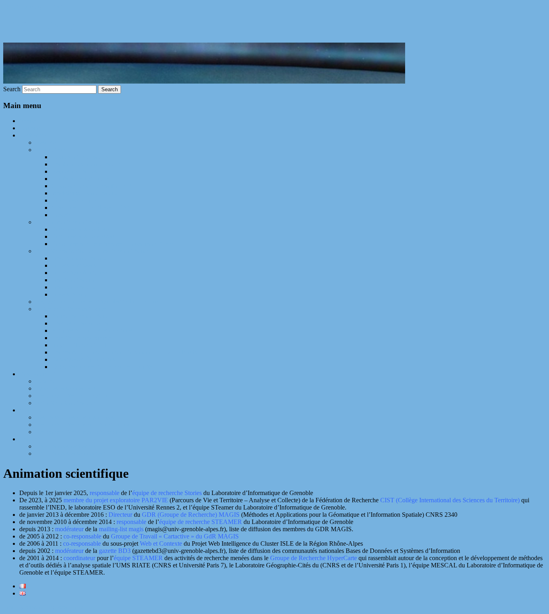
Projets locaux (69, 294)
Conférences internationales (86, 164)
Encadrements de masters (83, 236)
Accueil (29, 120)
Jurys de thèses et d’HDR (83, 345)
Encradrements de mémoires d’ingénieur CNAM (113, 243)
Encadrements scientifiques (69, 222)
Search (11, 89)
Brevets (61, 214)
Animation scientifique (80, 316)
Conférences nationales (80, 178)
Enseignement (37, 373)
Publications (50, 149)
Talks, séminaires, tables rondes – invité (101, 366)
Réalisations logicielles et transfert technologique (96, 301)
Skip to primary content (33, 6)
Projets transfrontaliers (79, 272)
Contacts (30, 439)
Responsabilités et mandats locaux (78, 431)
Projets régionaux (73, 287)
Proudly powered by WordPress (43, 607)
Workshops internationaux (84, 193)
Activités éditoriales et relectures (92, 330)
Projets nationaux (73, 279)
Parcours (30, 128)
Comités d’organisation (80, 323)
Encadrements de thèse (80, 229)
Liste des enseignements (65, 388)
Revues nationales (74, 171)
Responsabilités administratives (74, 417)
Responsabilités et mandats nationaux (82, 424)
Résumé (45, 142)
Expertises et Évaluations (83, 359)
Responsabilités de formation (72, 395)
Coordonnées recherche (65, 446)
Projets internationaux (79, 258)
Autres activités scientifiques (71, 308)
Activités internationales (65, 402)
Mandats (30, 410)
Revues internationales (80, 157)
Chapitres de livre (73, 200)
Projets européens (73, 265)
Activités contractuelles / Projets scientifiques (92, 251)
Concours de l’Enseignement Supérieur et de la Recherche (125, 352)
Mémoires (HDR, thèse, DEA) (90, 207)
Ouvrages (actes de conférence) (91, 185)
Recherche (32, 135)
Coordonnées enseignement (70, 453)
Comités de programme (81, 337)
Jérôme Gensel (43, 26)
